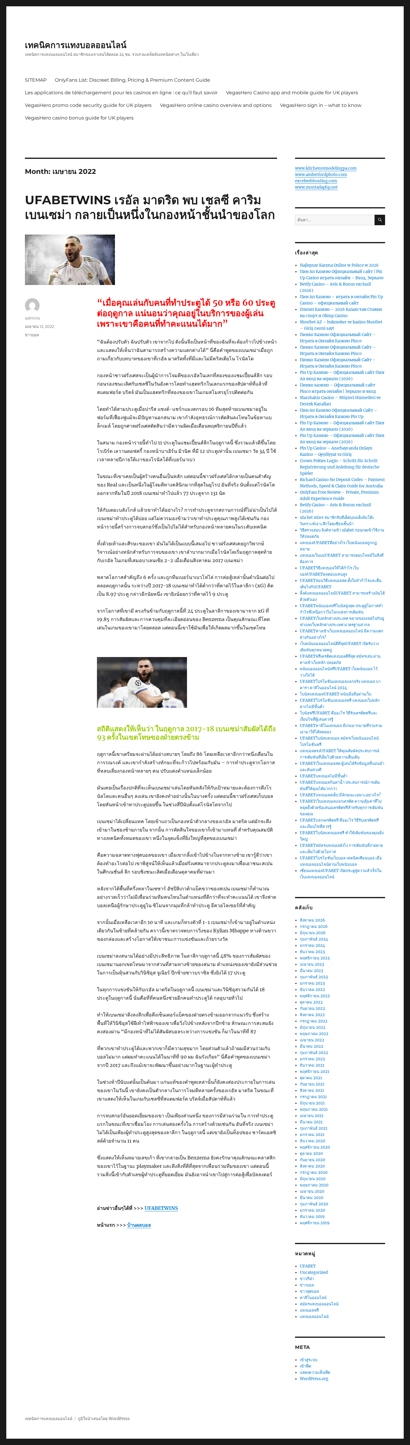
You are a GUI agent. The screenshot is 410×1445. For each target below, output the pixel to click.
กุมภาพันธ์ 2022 (314, 1052)
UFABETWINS (161, 1208)
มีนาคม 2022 (311, 1046)
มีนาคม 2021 (311, 1122)
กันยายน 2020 (312, 1159)
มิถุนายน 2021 (312, 1103)
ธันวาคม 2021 (312, 1065)
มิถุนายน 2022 (312, 1027)
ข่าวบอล (32, 334)
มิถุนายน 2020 (312, 1178)
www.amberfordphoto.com (321, 174)
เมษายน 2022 (312, 1040)
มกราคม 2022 (312, 1059)
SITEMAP (36, 80)
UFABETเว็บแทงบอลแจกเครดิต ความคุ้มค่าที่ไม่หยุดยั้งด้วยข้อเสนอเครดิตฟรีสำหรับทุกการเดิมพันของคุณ (341, 807)
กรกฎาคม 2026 (314, 926)
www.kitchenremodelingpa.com (326, 168)
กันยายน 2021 (312, 1084)
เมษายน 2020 (312, 1191)
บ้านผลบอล (139, 1225)
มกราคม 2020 (312, 1210)
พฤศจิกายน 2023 (315, 958)
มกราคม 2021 (312, 1134)
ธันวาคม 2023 (312, 951)
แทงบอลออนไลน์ (314, 1316)
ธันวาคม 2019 (312, 1216)
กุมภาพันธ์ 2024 (314, 939)
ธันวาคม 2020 (312, 1141)
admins (32, 318)
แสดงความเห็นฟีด (315, 1372)
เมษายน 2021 (312, 1115)
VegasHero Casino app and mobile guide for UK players (292, 92)
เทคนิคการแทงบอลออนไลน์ (75, 45)
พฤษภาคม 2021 (314, 1109)
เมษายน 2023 (312, 964)
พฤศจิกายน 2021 (314, 1071)
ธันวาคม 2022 (312, 989)
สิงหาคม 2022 (312, 1014)
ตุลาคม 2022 (311, 1002)
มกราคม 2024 (312, 945)
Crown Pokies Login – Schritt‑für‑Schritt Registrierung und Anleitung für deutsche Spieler (339, 467)
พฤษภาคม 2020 (314, 1185)
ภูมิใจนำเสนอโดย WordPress (104, 1418)
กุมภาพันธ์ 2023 (314, 977)
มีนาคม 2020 (311, 1197)
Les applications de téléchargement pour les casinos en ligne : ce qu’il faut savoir (121, 92)
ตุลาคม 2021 (311, 1077)
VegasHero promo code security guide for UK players (88, 105)
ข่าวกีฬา (307, 1278)
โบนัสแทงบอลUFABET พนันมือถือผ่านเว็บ (335, 694)
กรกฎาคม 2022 (313, 1021)
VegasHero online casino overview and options (216, 105)
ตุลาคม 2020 (311, 1153)
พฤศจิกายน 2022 (315, 995)
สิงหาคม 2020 (312, 1166)
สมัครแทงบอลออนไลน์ (319, 1304)
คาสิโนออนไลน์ (313, 1297)
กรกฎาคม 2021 (313, 1096)
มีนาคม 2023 (311, 970)
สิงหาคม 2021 (312, 1090)
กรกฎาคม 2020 (313, 1172)
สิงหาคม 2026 (312, 920)
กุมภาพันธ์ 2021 (313, 1128)
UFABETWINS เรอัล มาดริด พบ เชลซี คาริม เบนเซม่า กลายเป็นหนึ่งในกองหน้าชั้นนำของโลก (150, 207)
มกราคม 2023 (312, 983)
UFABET (308, 1266)
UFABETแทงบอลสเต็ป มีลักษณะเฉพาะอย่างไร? (340, 795)
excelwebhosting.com (316, 180)
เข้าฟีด (305, 1366)
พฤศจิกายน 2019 (315, 1222)
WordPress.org (314, 1378)
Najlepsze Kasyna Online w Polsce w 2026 (339, 265)
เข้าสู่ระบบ (308, 1359)
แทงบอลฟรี (309, 1310)
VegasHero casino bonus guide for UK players (79, 118)
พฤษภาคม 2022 (314, 1033)
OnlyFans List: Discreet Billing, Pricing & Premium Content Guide (132, 80)
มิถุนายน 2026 (313, 932)
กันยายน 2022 (312, 1008)
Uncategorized (314, 1272)
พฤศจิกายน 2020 (315, 1147)
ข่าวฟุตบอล (309, 1291)
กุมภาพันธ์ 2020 (314, 1204)
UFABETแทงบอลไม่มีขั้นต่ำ (323, 776)
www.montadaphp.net (316, 187)
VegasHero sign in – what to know (320, 105)
